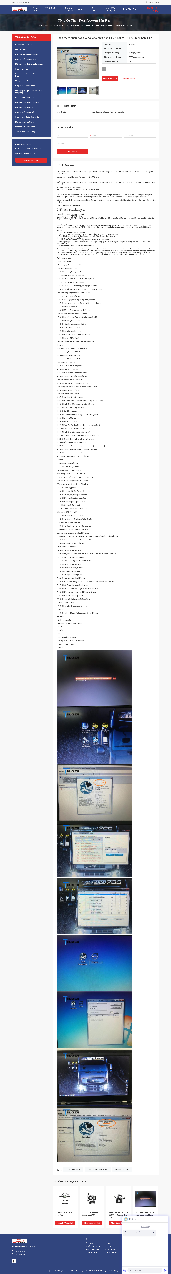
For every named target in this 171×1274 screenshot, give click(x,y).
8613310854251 (30, 153)
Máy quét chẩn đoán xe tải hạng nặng (29, 64)
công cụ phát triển (122, 1169)
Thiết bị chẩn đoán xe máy (25, 132)
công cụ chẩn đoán (73, 1169)
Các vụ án (108, 1246)
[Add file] (125, 1270)
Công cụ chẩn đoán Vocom (59, 25)
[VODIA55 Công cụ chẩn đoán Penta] (65, 1199)
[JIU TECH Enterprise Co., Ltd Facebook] (146, 2)
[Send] (165, 1270)
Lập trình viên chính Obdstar (25, 127)
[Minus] (165, 1219)
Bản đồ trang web (111, 1249)
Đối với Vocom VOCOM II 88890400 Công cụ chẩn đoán (118, 1214)
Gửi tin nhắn (72, 151)
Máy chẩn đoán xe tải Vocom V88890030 (90, 1213)
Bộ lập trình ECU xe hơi (23, 45)
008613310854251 (34, 149)
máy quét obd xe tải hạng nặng (26, 54)
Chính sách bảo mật (111, 1252)
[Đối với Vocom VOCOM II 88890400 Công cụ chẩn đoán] (118, 1199)
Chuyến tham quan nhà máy (93, 1246)
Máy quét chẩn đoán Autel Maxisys (28, 102)
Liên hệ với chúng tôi (93, 1252)
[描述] (139, 9)
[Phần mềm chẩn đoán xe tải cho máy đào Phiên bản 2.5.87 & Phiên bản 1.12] (78, 63)
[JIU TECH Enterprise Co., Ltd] (19, 9)
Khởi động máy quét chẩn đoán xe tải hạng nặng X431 (29, 92)
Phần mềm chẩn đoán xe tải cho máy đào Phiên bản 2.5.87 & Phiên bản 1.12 (145, 1215)
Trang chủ (43, 25)
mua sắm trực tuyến (130, 11)
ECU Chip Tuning (21, 49)
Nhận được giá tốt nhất (110, 79)
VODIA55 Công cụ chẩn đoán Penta (64, 1213)
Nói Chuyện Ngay (31, 160)
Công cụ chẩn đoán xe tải (24, 112)
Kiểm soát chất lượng (93, 1249)
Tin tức (107, 1243)
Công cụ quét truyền (22, 69)
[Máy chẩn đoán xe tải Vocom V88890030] (92, 1199)
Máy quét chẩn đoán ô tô (24, 107)
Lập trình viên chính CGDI (24, 98)
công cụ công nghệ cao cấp (98, 1169)
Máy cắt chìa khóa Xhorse (25, 122)
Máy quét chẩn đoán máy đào (26, 81)
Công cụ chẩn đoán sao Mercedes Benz (28, 75)
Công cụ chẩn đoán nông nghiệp (27, 117)
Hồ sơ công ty (90, 1243)
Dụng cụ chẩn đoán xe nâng (25, 59)
